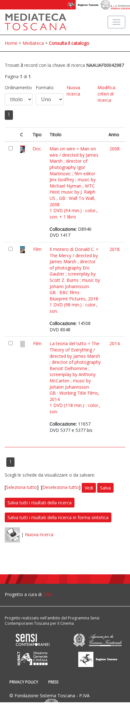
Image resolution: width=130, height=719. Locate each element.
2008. (115, 149)
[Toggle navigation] (116, 22)
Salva (105, 488)
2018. (115, 249)
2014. (115, 343)
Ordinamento (18, 87)
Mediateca (33, 43)
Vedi (89, 488)
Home (11, 43)
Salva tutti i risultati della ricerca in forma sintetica (58, 517)
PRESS (53, 682)
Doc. (37, 149)
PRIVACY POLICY (23, 682)
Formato (45, 87)
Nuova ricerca (73, 90)
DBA (47, 594)
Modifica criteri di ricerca (106, 93)
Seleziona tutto (21, 487)
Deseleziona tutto (60, 487)
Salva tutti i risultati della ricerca (40, 503)
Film (37, 249)
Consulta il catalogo (69, 43)
